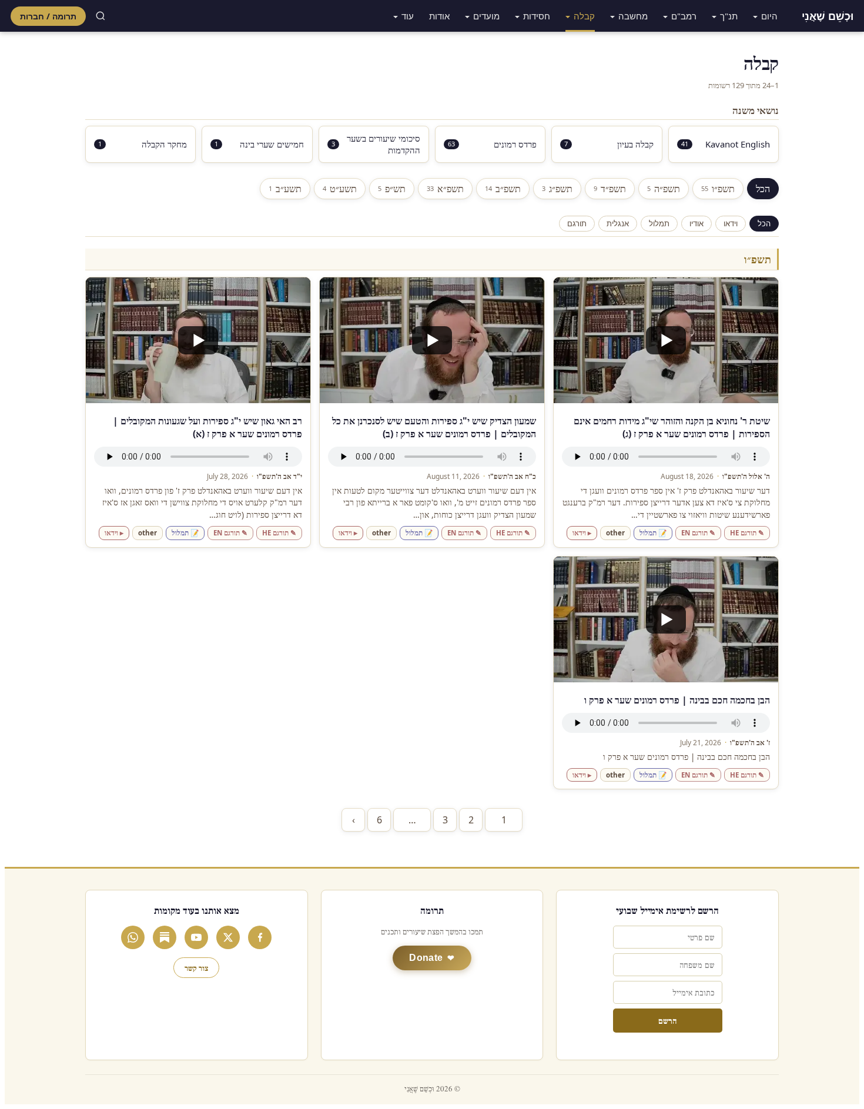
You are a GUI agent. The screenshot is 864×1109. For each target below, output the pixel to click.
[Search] (100, 16)
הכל (763, 188)
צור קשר (196, 967)
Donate (426, 958)
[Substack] (164, 937)
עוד (407, 16)
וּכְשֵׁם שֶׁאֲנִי (827, 16)
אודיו (696, 223)
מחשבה (633, 16)
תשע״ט (340, 188)
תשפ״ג (557, 188)
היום (769, 16)
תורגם (577, 223)
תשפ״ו (718, 188)
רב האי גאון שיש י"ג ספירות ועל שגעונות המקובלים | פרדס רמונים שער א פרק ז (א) (207, 427)
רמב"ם (683, 16)
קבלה (584, 16)
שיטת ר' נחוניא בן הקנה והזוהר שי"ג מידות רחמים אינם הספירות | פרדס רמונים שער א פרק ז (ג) (672, 427)
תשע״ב (285, 188)
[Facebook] (260, 937)
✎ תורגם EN (698, 532)
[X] (228, 937)
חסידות (536, 16)
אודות (439, 16)
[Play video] (666, 340)
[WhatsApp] (133, 937)
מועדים (486, 16)
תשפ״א (445, 188)
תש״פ (392, 188)
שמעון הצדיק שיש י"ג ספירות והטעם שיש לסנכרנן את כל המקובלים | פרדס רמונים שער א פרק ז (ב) (434, 427)
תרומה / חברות (48, 16)
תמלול (659, 223)
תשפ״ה (663, 188)
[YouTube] (196, 937)
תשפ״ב (503, 188)
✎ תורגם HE (747, 532)
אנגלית (618, 223)
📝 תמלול (653, 532)
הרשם (667, 1020)
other (615, 532)
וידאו (731, 223)
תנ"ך (729, 16)
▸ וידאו (581, 532)
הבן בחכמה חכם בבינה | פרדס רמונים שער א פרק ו (677, 699)
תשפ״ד (610, 188)
